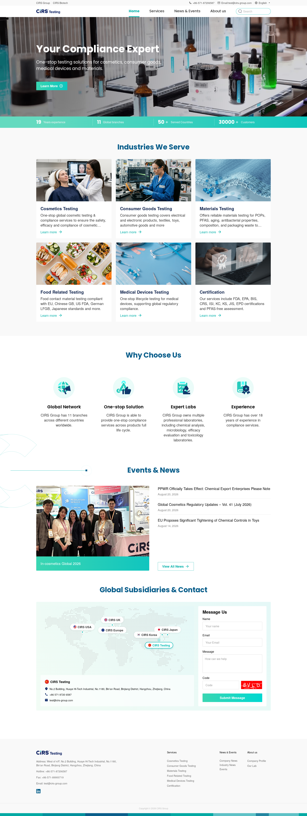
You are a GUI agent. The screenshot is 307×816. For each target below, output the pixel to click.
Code (206, 678)
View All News (173, 566)
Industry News (228, 765)
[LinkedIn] (38, 791)
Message (208, 651)
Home (134, 11)
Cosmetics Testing (177, 761)
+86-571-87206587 (56, 771)
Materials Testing (176, 771)
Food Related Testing (179, 775)
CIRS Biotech (60, 3)
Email (206, 635)
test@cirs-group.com (61, 700)
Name (206, 619)
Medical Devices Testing (180, 780)
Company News (228, 760)
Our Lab (252, 766)
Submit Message (232, 697)
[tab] (159, 640)
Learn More (49, 86)
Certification (173, 785)
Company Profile (256, 761)
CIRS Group (43, 3)
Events (223, 769)
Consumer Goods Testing (181, 766)
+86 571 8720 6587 (61, 694)
